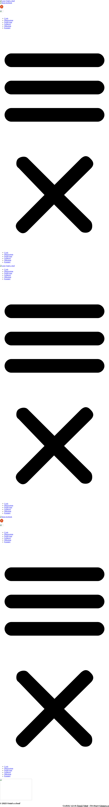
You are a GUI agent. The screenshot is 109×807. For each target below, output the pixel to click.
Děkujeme (7, 26)
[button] (54, 140)
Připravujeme (8, 20)
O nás (6, 18)
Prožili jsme (8, 22)
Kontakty (7, 28)
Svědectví (7, 24)
